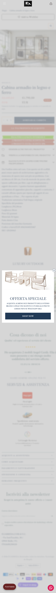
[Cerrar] (54, 270)
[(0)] (51, 4)
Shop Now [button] (28, 316)
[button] (9, 587)
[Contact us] (51, 588)
